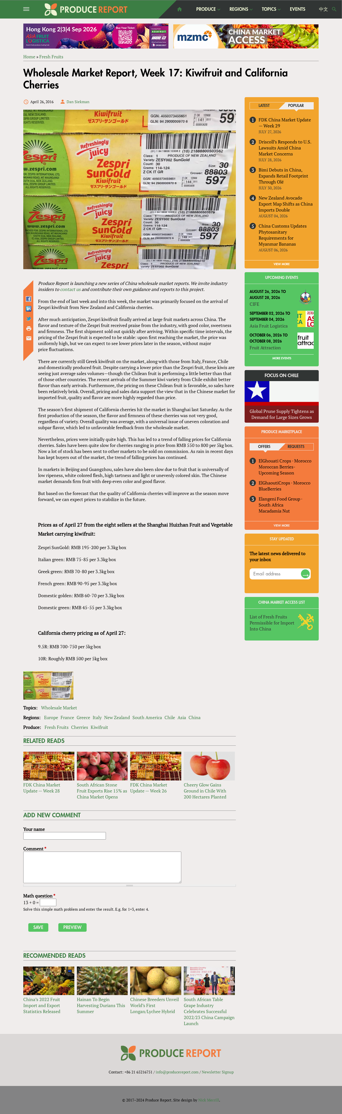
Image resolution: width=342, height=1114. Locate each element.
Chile (169, 717)
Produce (206, 9)
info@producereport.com (177, 1071)
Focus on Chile (282, 375)
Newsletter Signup (218, 1071)
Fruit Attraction (265, 348)
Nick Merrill (208, 1099)
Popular (296, 106)
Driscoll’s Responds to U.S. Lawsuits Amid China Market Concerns (285, 148)
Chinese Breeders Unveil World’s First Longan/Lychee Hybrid (154, 1005)
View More (282, 525)
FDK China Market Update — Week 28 (41, 788)
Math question (39, 896)
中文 (323, 9)
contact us (70, 289)
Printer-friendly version (29, 329)
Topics (269, 9)
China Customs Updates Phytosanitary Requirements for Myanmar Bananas (283, 235)
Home (29, 57)
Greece (83, 717)
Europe (51, 717)
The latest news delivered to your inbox (277, 556)
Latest (264, 106)
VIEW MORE (282, 264)
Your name (34, 829)
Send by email (29, 338)
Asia (182, 717)
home (180, 9)
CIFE (254, 304)
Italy (97, 717)
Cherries (79, 727)
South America (147, 717)
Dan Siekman (78, 101)
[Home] (86, 9)
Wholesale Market (59, 708)
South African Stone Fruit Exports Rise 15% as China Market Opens (102, 791)
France (67, 717)
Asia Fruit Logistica (269, 326)
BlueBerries (270, 489)
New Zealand (117, 717)
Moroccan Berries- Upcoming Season (277, 470)
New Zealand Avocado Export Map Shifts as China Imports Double (286, 204)
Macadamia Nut (274, 511)
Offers (264, 447)
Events (297, 9)
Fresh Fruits (51, 57)
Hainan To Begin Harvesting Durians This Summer (101, 1005)
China (195, 717)
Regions (239, 9)
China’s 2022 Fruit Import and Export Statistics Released (41, 1005)
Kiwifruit (99, 727)
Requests (296, 447)
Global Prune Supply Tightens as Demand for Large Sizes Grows (282, 414)
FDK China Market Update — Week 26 (148, 788)
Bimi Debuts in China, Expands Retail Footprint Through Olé (283, 176)
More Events (281, 358)
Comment (34, 849)
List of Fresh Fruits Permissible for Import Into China (272, 623)
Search (334, 9)
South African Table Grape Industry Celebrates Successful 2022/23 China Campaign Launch (209, 1011)
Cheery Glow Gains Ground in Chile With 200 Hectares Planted (205, 791)
